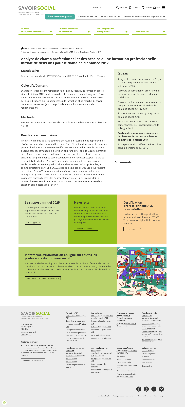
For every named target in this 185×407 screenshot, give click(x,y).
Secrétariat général (149, 353)
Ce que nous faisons (125, 348)
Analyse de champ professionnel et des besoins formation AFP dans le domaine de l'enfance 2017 (138, 136)
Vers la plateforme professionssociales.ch (41, 278)
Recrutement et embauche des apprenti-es (152, 340)
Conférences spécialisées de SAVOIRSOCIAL (127, 351)
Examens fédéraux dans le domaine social (126, 324)
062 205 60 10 (26, 334)
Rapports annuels (148, 360)
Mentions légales (104, 396)
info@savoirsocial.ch (28, 332)
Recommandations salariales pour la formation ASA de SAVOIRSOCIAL (76, 338)
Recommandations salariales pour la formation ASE (102, 316)
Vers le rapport (32, 222)
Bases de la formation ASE (101, 326)
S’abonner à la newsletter (85, 228)
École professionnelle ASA (75, 329)
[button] (162, 8)
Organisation (147, 366)
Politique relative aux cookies (146, 396)
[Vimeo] (161, 389)
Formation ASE (97, 313)
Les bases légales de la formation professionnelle (151, 319)
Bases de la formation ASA (75, 321)
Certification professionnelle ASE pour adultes (101, 354)
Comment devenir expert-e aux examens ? (101, 370)
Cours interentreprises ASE (101, 338)
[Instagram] (146, 389)
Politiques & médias (124, 362)
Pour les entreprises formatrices (150, 314)
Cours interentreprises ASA (76, 332)
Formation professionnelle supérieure (126, 314)
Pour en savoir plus (132, 229)
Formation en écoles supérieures (124, 319)
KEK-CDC (71, 76)
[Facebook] (138, 389)
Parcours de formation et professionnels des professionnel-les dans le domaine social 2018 (139, 94)
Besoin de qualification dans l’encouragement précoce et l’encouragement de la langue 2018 (138, 125)
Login (162, 396)
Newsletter (121, 356)
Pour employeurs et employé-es (99, 349)
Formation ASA (72, 313)
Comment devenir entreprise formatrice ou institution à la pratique (152, 325)
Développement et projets (126, 371)
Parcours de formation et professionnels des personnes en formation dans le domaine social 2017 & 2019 (139, 105)
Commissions (147, 363)
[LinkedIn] (153, 389)
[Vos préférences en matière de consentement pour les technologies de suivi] (4, 402)
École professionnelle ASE (100, 335)
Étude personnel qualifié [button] (60, 16)
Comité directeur (148, 350)
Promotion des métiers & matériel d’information (126, 375)
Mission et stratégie (124, 359)
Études (123, 74)
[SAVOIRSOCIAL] (37, 11)
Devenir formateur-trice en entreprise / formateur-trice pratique (152, 333)
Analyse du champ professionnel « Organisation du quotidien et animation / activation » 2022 (139, 82)
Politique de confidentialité (123, 396)
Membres (145, 356)
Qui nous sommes (149, 348)
